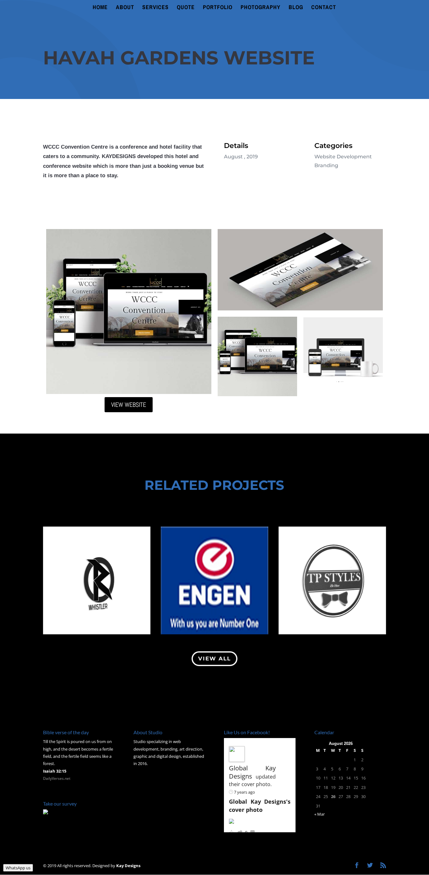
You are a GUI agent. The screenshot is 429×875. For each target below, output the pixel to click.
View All (214, 658)
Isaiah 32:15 (54, 771)
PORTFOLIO (217, 8)
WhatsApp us (18, 868)
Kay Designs (128, 865)
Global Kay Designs (252, 772)
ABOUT (125, 8)
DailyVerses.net (56, 778)
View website (128, 405)
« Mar (319, 814)
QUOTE (186, 8)
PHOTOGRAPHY (260, 8)
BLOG (296, 8)
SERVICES (155, 8)
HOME (100, 8)
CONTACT (323, 8)
